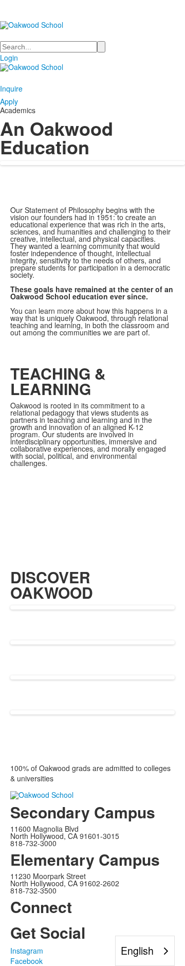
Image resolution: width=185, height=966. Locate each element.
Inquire (11, 88)
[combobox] (145, 951)
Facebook (26, 961)
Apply (9, 101)
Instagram (26, 950)
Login (9, 57)
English (137, 950)
